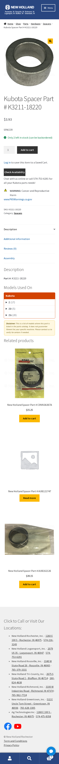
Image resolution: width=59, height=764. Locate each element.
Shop (18, 23)
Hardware (35, 23)
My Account (10, 758)
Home (10, 23)
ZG (13, 315)
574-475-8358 (43, 716)
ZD (12, 308)
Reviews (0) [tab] (10, 248)
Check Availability (14, 172)
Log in (7, 162)
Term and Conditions (15, 741)
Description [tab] (10, 229)
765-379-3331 (19, 669)
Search (29, 758)
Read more (29, 498)
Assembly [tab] (9, 258)
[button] (50, 41)
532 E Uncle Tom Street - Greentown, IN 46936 (32, 703)
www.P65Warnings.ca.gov (18, 199)
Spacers (47, 23)
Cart (45, 755)
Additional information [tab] (17, 239)
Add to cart (27, 149)
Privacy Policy (11, 745)
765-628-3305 (27, 707)
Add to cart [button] (29, 418)
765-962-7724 (19, 695)
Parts (25, 23)
